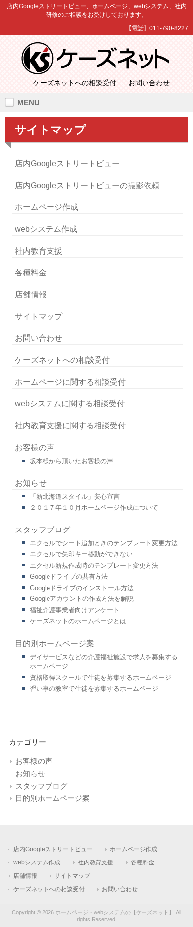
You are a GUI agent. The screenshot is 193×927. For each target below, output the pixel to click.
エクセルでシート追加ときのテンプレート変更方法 (104, 543)
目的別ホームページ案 (54, 643)
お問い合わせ (149, 83)
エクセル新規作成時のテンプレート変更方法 (94, 565)
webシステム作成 (46, 229)
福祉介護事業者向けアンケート (75, 610)
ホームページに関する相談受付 (70, 382)
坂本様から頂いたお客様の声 (71, 460)
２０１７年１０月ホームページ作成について (94, 507)
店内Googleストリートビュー (67, 163)
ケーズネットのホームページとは (78, 621)
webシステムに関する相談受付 (70, 403)
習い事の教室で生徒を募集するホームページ (94, 688)
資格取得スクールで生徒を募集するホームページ (100, 677)
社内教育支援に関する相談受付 (70, 425)
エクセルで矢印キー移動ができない (81, 554)
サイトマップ (38, 316)
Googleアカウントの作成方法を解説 (82, 598)
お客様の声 (34, 447)
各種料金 (31, 272)
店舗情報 (31, 294)
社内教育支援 (38, 251)
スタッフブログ (42, 530)
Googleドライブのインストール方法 (82, 588)
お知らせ (31, 483)
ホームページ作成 (46, 207)
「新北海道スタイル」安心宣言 (75, 496)
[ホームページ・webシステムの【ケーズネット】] (97, 71)
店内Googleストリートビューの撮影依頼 (87, 185)
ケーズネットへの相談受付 (74, 83)
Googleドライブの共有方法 (69, 576)
